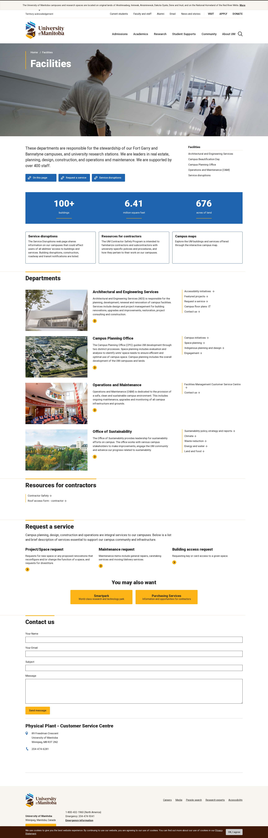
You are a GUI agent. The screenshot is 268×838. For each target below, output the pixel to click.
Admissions (120, 34)
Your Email (31, 647)
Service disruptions (110, 177)
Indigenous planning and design (202, 347)
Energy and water (194, 446)
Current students (119, 13)
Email (173, 13)
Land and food (192, 451)
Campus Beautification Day (204, 159)
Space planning (193, 342)
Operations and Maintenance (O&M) (209, 169)
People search (194, 800)
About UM (228, 34)
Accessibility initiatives (198, 291)
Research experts (215, 800)
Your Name (31, 633)
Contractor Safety (38, 495)
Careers (167, 800)
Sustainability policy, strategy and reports (208, 430)
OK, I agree (234, 832)
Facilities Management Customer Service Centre (212, 384)
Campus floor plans (195, 306)
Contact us (190, 311)
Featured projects (194, 296)
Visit (211, 13)
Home (34, 52)
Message (30, 675)
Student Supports (184, 34)
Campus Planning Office (202, 164)
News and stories (190, 13)
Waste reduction (194, 441)
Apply (223, 13)
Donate (238, 13)
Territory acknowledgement (39, 14)
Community (209, 34)
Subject (29, 661)
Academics (140, 34)
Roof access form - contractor (46, 500)
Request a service (76, 177)
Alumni (160, 13)
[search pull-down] (240, 34)
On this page (40, 177)
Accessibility (235, 800)
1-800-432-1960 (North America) (83, 812)
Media (178, 800)
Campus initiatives (195, 337)
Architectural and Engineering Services (210, 153)
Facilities (47, 52)
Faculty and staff (142, 13)
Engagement (191, 353)
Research (160, 34)
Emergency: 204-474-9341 (79, 816)
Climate (188, 436)
